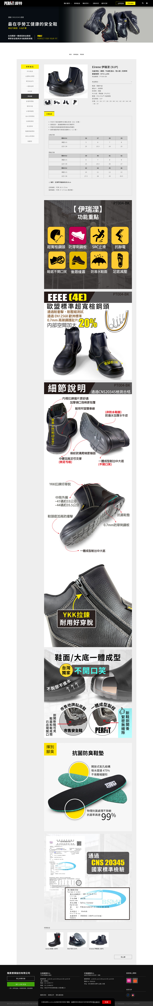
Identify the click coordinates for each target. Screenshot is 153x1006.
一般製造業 (30, 86)
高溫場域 (30, 126)
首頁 (70, 54)
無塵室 (30, 141)
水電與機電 (30, 111)
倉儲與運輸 (30, 101)
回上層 (123, 957)
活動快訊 (96, 3)
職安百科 (86, 3)
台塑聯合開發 (29, 76)
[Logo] (13, 3)
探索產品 (77, 3)
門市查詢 (131, 3)
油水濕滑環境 (29, 116)
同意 (106, 1002)
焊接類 (82, 54)
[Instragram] (133, 995)
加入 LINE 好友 (21, 984)
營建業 (30, 91)
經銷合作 (51, 995)
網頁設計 (137, 1003)
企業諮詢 (121, 3)
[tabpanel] (76, 25)
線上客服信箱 (20, 978)
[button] (142, 3)
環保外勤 (30, 106)
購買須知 (43, 995)
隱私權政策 (96, 1002)
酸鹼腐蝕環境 (29, 131)
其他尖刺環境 (29, 136)
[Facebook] (128, 995)
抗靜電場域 (30, 121)
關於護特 (67, 3)
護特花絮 (104, 3)
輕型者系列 (30, 81)
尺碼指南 (49, 114)
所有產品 (30, 71)
